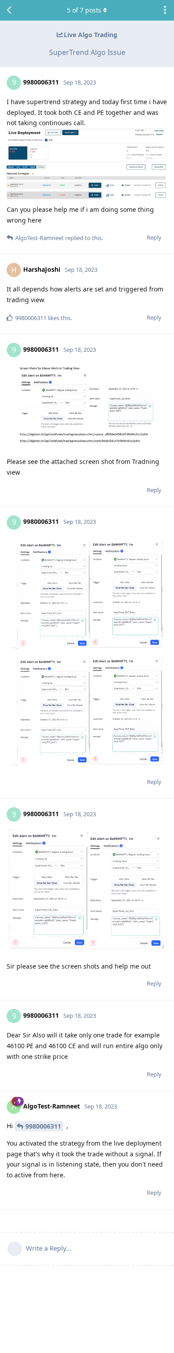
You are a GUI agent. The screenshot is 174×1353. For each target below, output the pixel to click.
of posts (84, 10)
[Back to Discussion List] (9, 10)
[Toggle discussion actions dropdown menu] (165, 10)
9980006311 (43, 1126)
